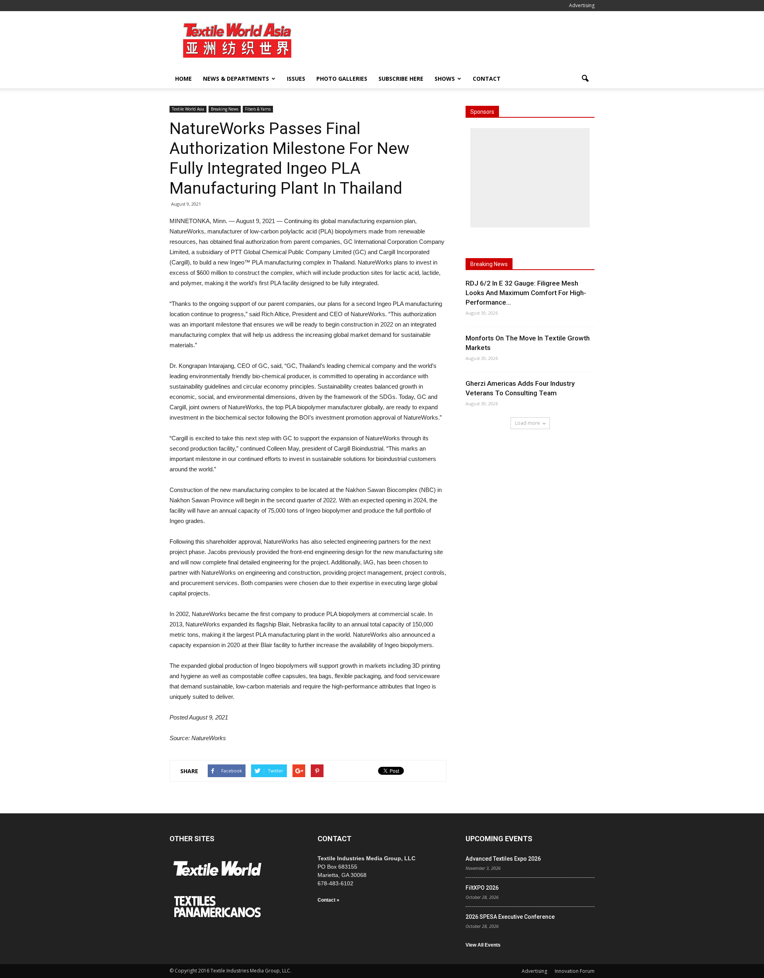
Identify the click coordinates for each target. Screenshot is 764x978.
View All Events (483, 945)
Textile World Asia (188, 109)
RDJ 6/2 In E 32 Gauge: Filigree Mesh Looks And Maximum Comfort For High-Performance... (526, 292)
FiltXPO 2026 (482, 888)
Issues (296, 78)
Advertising (581, 5)
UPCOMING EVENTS (499, 838)
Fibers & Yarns (258, 109)
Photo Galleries (341, 78)
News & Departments (236, 78)
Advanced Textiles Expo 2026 (503, 859)
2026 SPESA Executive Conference (510, 917)
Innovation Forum (574, 971)
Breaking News (224, 109)
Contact (487, 78)
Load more (527, 423)
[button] (584, 78)
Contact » (328, 900)
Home (183, 78)
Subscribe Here (400, 78)
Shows (445, 78)
